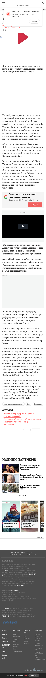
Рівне (14, 649)
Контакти (37, 643)
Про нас (37, 634)
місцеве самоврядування (13, 404)
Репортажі (38, 404)
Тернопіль (16, 639)
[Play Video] (23, 37)
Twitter (26, 641)
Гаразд (34, 21)
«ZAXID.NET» (15, 590)
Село (29, 404)
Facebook (26, 638)
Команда (37, 640)
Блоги (4, 638)
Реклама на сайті (38, 648)
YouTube (26, 643)
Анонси (5, 641)
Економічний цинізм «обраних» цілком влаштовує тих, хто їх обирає (22, 417)
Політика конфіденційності (40, 658)
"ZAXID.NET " (6, 570)
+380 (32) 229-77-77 (14, 594)
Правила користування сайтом (39, 653)
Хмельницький (17, 651)
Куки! (25, 675)
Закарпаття (16, 644)
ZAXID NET (23, 3)
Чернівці (15, 646)
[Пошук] (42, 3)
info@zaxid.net (24, 596)
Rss (25, 636)
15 (24, 430)
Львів (14, 634)
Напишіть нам (39, 645)
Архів (4, 651)
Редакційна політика (38, 637)
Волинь (15, 641)
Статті (4, 634)
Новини (5, 631)
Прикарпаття (16, 636)
